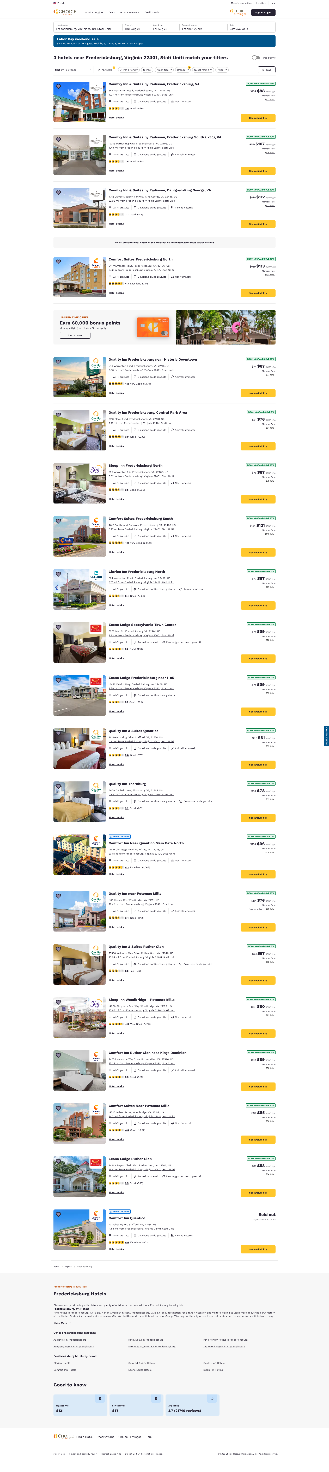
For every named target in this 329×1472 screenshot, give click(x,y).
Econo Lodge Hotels (139, 1369)
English (60, 3)
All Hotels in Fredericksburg (69, 1339)
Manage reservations (241, 3)
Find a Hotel (84, 1436)
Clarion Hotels (61, 1363)
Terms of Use (58, 1454)
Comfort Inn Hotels (64, 1369)
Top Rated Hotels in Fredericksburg (224, 1346)
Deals (111, 12)
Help (273, 3)
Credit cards (151, 12)
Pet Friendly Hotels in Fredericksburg (225, 1339)
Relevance (65, 69)
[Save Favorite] (58, 86)
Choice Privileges (129, 1436)
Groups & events (129, 12)
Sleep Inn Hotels (213, 1369)
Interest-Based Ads (111, 1454)
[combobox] (94, 12)
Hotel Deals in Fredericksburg (145, 1339)
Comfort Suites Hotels (141, 1363)
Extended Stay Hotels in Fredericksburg (151, 1346)
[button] (326, 736)
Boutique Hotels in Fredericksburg (73, 1346)
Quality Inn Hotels (213, 1363)
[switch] (256, 57)
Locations (261, 3)
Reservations (105, 1436)
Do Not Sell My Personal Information (143, 1454)
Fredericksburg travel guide (166, 1305)
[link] (75, 335)
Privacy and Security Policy (82, 1454)
